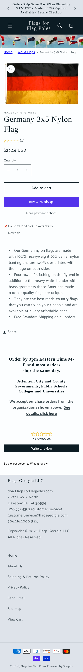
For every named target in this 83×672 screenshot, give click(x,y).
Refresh (14, 233)
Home (8, 52)
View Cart (15, 619)
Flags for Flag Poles (33, 666)
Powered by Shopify (60, 666)
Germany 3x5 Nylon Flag (58, 52)
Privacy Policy (18, 587)
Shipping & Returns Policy (28, 577)
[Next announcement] (75, 8)
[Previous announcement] (8, 8)
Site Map (14, 609)
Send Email (16, 598)
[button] (9, 25)
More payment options (41, 213)
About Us (15, 566)
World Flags (26, 52)
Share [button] (12, 332)
